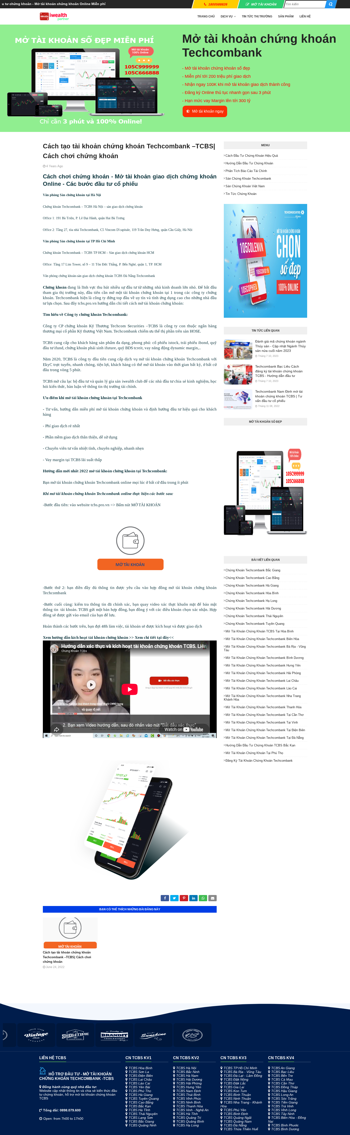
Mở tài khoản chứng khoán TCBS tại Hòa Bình (259, 631)
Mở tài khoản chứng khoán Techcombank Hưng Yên (262, 665)
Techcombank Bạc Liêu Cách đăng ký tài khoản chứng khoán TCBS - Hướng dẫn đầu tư (279, 371)
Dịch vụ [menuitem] (227, 16)
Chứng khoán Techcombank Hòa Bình (252, 593)
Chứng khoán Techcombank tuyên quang (254, 623)
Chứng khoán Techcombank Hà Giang (252, 585)
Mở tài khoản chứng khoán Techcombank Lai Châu (262, 680)
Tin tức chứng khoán (240, 194)
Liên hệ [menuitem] (305, 16)
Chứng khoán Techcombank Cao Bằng (252, 578)
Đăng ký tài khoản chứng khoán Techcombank (259, 760)
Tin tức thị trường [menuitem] (257, 16)
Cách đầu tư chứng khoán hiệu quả (251, 155)
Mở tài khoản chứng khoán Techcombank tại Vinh (261, 722)
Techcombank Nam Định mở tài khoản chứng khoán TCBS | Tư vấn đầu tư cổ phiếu (279, 396)
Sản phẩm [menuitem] (286, 16)
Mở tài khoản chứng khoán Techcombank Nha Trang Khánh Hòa (262, 697)
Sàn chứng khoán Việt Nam (245, 186)
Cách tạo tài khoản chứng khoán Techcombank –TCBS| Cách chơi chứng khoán (67, 957)
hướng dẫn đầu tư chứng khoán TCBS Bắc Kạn (260, 745)
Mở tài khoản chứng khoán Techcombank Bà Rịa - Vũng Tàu (265, 648)
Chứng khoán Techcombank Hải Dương (253, 608)
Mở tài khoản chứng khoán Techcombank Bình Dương (264, 658)
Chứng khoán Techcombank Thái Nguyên (254, 616)
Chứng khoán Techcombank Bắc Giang (252, 570)
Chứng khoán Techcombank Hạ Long (251, 601)
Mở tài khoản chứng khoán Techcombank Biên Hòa (262, 639)
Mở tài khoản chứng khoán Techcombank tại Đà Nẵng (264, 737)
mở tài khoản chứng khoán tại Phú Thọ (254, 753)
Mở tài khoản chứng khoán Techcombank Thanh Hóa (263, 707)
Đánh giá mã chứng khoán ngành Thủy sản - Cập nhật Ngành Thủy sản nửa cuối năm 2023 (280, 346)
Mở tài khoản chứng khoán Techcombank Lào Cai (261, 688)
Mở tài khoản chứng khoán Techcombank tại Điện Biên (265, 730)
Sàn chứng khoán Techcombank (248, 178)
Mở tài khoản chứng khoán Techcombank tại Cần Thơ (264, 715)
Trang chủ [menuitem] (206, 16)
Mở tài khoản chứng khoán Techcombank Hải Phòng (263, 673)
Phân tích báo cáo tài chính (246, 171)
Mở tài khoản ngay (208, 111)
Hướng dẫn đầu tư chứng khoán (249, 163)
